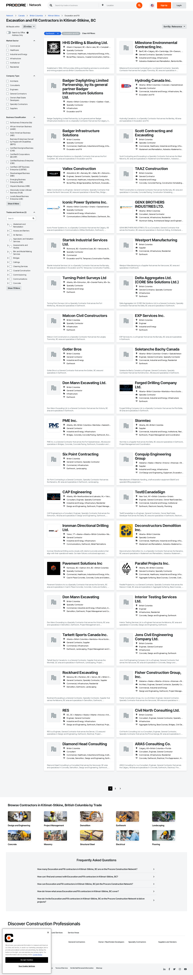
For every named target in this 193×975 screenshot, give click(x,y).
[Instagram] (180, 969)
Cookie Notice (37, 955)
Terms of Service (61, 968)
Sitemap (99, 968)
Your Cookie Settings (27, 966)
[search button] (139, 5)
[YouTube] (185, 969)
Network (35, 5)
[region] (26, 951)
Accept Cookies (26, 960)
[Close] (48, 932)
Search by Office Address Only (18, 33)
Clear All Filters (88, 33)
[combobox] (120, 5)
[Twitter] (174, 969)
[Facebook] (169, 969)
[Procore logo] (16, 5)
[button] (7, 46)
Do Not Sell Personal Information (81, 968)
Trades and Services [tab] (54, 932)
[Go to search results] (33, 218)
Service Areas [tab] (73, 932)
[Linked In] (164, 969)
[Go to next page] (120, 788)
